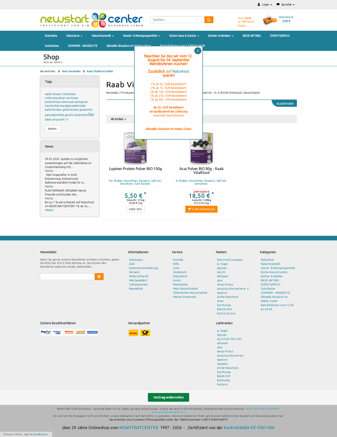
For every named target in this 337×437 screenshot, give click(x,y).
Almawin (222, 276)
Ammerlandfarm (174, 412)
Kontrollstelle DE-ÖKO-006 (249, 427)
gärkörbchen (71, 109)
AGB (132, 263)
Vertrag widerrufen (168, 397)
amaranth (58, 119)
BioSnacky (223, 380)
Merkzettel (180, 284)
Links (176, 268)
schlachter (69, 94)
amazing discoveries (230, 355)
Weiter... (53, 128)
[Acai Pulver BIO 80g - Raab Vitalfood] (201, 148)
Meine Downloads (184, 296)
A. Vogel (222, 263)
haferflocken (53, 109)
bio (91, 114)
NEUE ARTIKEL (252, 35)
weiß (48, 94)
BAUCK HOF (224, 309)
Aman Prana (225, 284)
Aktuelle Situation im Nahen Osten (129, 45)
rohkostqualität (55, 97)
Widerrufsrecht (139, 276)
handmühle (52, 105)
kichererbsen (53, 101)
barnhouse (224, 305)
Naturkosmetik (102, 35)
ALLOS (221, 272)
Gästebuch (180, 272)
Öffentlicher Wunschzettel (190, 292)
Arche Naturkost (227, 296)
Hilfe (176, 263)
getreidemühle (55, 114)
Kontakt (178, 259)
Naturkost (73, 35)
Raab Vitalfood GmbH (100, 71)
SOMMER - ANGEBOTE (82, 45)
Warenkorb (180, 276)
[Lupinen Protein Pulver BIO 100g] (135, 148)
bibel (48, 119)
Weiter (49, 170)
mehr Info (135, 209)
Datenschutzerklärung (143, 268)
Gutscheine (52, 45)
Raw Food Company (230, 259)
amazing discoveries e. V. (233, 288)
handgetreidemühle (73, 105)
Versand (134, 272)
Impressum (136, 259)
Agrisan (222, 268)
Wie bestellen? (138, 280)
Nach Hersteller (71, 71)
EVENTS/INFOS (280, 35)
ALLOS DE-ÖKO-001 (229, 339)
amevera (157, 412)
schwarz (57, 94)
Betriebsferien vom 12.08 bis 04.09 (277, 307)
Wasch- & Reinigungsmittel (140, 35)
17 (67, 119)
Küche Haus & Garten (183, 35)
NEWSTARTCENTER (138, 427)
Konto (177, 280)
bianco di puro (226, 313)
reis (68, 97)
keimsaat (68, 101)
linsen (74, 97)
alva (219, 280)
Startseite (51, 35)
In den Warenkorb (203, 209)
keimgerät (81, 101)
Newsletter (136, 288)
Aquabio (222, 363)
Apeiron (222, 292)
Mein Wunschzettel (185, 288)
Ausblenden (285, 103)
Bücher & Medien (219, 35)
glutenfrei (86, 109)
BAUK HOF (223, 376)
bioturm (222, 384)
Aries (220, 301)
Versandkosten (38, 434)
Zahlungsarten (138, 284)
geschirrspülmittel (76, 114)
